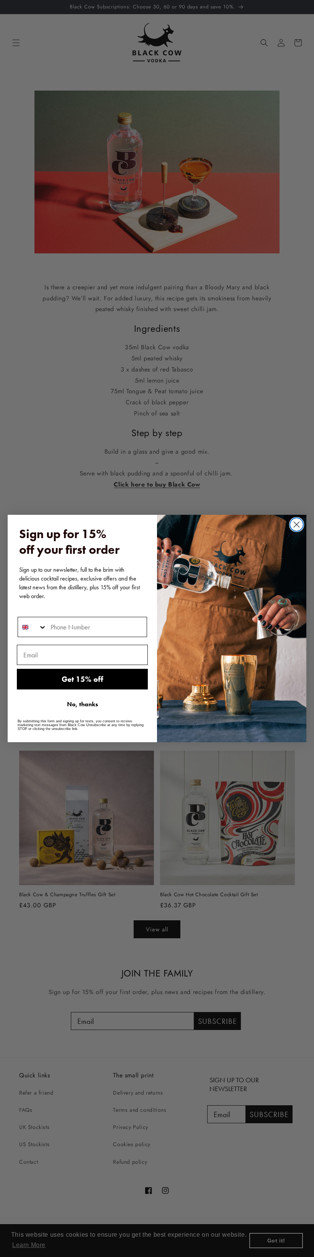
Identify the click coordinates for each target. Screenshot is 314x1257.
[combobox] (32, 627)
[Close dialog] (296, 524)
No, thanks (82, 704)
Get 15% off (82, 679)
